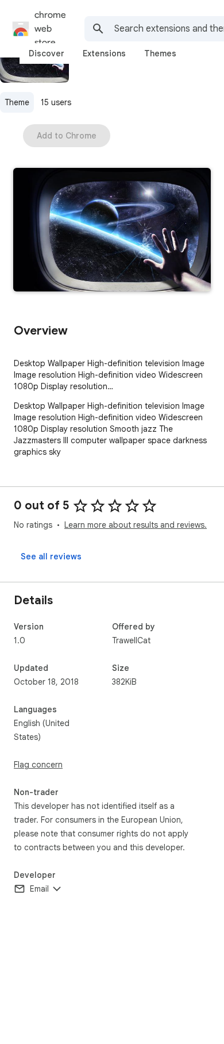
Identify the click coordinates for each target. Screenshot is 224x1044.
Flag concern (38, 764)
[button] (112, 230)
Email (39, 889)
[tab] (47, 53)
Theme (17, 102)
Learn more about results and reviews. (135, 525)
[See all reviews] (51, 556)
